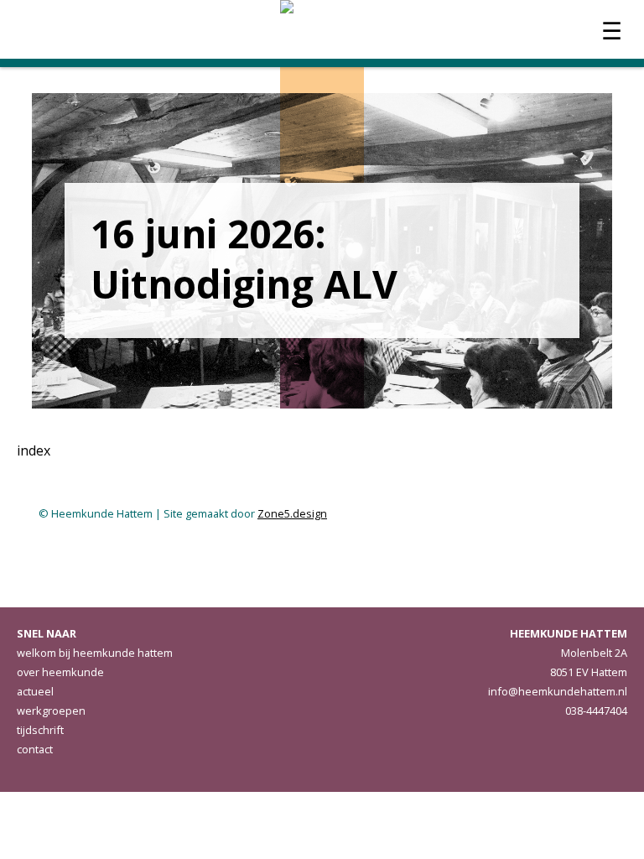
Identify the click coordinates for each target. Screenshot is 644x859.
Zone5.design (292, 513)
